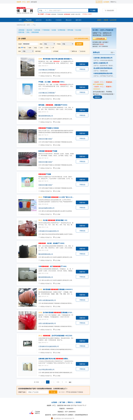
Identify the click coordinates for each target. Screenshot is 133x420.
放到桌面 (34, 2)
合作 (41, 47)
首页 (20, 20)
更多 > (113, 52)
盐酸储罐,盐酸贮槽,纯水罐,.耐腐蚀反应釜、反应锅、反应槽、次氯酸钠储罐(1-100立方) (53, 358)
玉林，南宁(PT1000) (52, 266)
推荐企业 (74, 51)
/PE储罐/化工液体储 (48, 128)
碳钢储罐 (53, 14)
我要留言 (97, 97)
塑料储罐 (70, 30)
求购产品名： (22, 392)
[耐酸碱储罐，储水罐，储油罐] (27, 251)
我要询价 (82, 64)
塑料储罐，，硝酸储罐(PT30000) (52, 105)
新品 (35, 47)
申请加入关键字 (87, 14)
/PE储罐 (44, 174)
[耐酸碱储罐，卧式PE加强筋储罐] (27, 343)
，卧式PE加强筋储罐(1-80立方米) (57, 335)
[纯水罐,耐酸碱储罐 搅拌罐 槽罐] (27, 228)
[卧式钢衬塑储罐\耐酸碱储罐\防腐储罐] (27, 320)
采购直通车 (110, 10)
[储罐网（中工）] (27, 10)
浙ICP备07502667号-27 (78, 405)
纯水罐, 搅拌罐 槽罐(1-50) (55, 220)
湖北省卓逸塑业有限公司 (46, 208)
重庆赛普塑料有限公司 (45, 116)
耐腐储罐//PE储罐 (47, 151)
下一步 (53, 392)
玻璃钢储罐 (67, 14)
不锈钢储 (80, 392)
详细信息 (82, 69)
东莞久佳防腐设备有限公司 (47, 300)
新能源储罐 (35, 32)
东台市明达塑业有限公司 (46, 369)
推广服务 (62, 402)
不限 (24, 47)
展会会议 (68, 20)
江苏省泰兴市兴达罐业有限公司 (48, 231)
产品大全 (29, 20)
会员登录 (99, 2)
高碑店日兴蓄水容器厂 (45, 139)
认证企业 (82, 51)
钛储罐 (73, 14)
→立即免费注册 (100, 39)
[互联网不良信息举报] (35, 412)
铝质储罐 (37, 30)
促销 (30, 47)
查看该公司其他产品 (46, 76)
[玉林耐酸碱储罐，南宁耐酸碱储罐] (27, 274)
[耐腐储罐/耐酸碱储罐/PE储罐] (27, 159)
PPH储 (68, 392)
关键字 (20, 44)
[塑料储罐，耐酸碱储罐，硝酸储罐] (27, 113)
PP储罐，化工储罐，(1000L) (51, 82)
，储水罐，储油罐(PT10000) (51, 243)
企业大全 (39, 20)
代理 (47, 47)
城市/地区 (38, 51)
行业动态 (59, 20)
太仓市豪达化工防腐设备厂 (47, 70)
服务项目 (78, 20)
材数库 (99, 20)
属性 (19, 47)
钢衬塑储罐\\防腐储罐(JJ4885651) (58, 289)
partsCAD (113, 20)
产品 (34, 25)
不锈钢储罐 (60, 14)
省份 (19, 51)
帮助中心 (113, 2)
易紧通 (106, 20)
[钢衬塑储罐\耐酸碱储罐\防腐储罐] (27, 297)
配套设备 (21, 32)
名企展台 (49, 20)
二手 (53, 47)
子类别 (58, 44)
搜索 (93, 10)
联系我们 (79, 402)
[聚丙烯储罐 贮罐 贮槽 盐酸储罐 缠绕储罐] (27, 67)
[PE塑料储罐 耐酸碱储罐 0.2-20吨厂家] (27, 205)
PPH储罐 (47, 14)
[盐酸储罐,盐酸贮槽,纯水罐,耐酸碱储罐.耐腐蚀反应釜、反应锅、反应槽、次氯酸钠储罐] (27, 367)
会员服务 (106, 2)
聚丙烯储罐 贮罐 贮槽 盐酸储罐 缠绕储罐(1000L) (58, 59)
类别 (41, 44)
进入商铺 (57, 76)
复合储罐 (78, 30)
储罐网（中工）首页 (23, 2)
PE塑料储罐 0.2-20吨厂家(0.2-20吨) (58, 197)
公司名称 (55, 51)
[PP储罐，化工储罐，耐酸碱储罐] (27, 90)
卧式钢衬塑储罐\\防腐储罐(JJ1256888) (58, 312)
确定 (70, 382)
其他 (27, 32)
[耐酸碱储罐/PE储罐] (27, 182)
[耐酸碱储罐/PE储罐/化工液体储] (27, 136)
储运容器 (77, 14)
